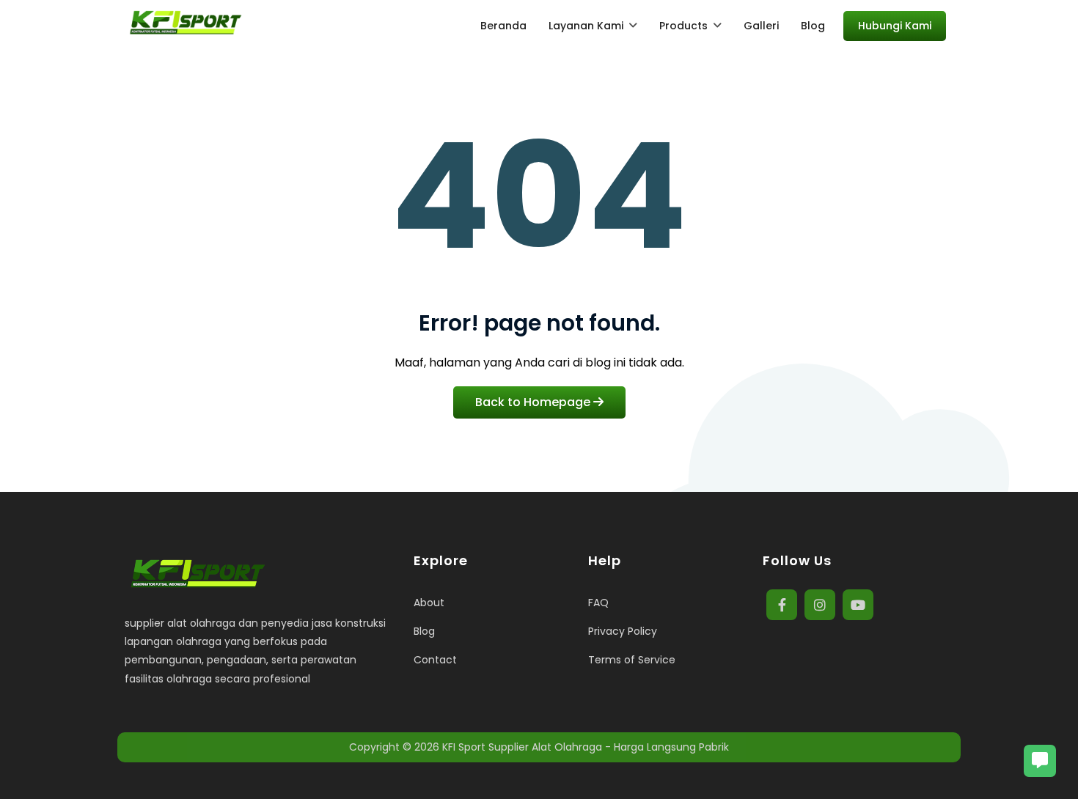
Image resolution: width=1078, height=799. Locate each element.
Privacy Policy (622, 631)
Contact (435, 659)
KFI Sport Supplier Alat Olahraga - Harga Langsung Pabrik (585, 747)
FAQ (598, 602)
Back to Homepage (534, 402)
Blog (424, 631)
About (429, 602)
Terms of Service (631, 659)
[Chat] (1040, 761)
